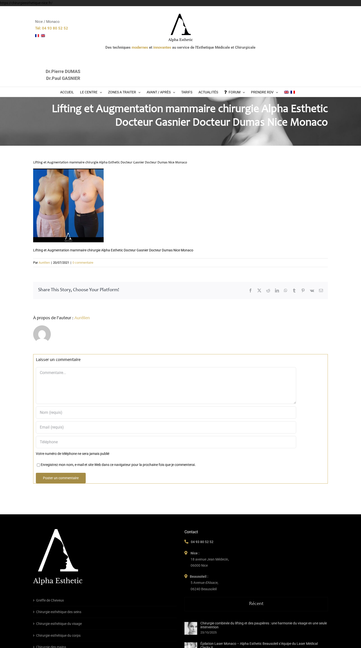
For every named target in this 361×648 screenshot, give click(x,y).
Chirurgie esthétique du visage (59, 624)
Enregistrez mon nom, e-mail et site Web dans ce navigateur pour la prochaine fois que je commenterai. (118, 465)
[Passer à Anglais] (286, 92)
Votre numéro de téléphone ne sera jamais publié (72, 454)
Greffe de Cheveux (50, 600)
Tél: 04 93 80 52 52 (51, 28)
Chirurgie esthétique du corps (58, 635)
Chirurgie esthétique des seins (58, 612)
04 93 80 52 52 (202, 542)
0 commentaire (82, 262)
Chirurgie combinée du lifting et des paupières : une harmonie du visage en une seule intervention (263, 625)
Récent (256, 604)
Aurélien (44, 262)
